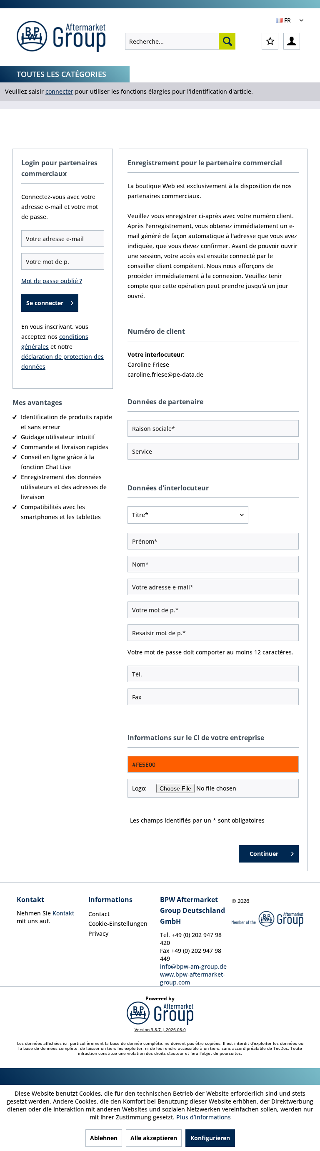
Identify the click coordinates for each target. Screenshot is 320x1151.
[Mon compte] (291, 41)
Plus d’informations (203, 1117)
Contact (99, 914)
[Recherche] (227, 41)
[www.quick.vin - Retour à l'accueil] (61, 37)
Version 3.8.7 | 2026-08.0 (160, 1029)
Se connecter (44, 303)
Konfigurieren (210, 1138)
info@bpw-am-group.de (193, 966)
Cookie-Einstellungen (118, 923)
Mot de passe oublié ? (51, 281)
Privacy (98, 933)
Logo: (139, 788)
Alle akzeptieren (153, 1138)
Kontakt (63, 913)
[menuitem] (180, 41)
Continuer (264, 854)
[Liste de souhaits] (270, 41)
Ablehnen (104, 1138)
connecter (59, 91)
